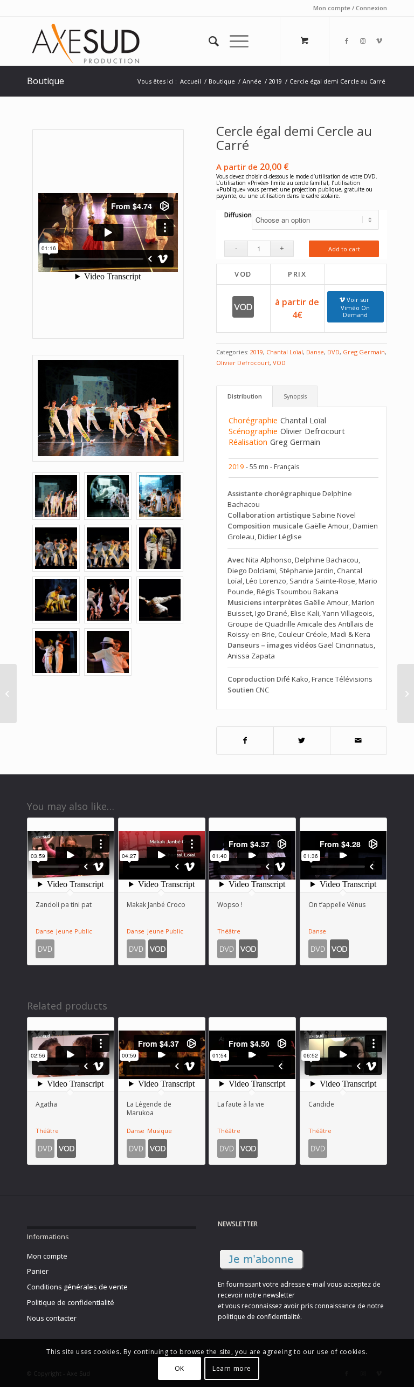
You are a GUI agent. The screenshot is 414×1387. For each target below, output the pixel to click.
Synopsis (295, 396)
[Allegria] (405, 693)
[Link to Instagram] (363, 41)
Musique (159, 1131)
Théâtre (228, 931)
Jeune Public (74, 931)
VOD (279, 363)
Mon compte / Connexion (350, 8)
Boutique (45, 81)
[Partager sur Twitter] (302, 740)
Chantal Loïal (284, 352)
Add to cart (344, 249)
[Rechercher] (208, 41)
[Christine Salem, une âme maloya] (8, 693)
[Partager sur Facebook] (245, 740)
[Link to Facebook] (347, 41)
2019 (256, 352)
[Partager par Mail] (358, 740)
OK (179, 1368)
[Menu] (234, 41)
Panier (38, 1271)
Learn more (231, 1368)
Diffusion (238, 214)
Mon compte (47, 1256)
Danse (315, 352)
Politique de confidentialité (70, 1302)
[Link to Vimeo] (379, 41)
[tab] (244, 396)
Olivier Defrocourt (243, 363)
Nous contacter (52, 1318)
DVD (333, 352)
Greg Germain (364, 352)
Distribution (244, 396)
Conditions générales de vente (77, 1287)
